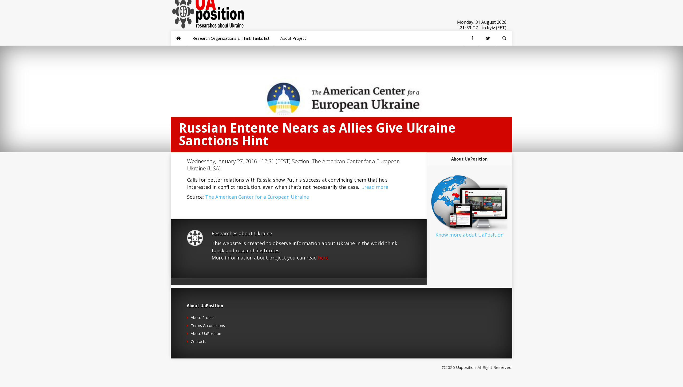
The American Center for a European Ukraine (257, 197)
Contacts (198, 341)
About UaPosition (206, 333)
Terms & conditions (208, 325)
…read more (374, 187)
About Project (203, 317)
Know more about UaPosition (469, 235)
